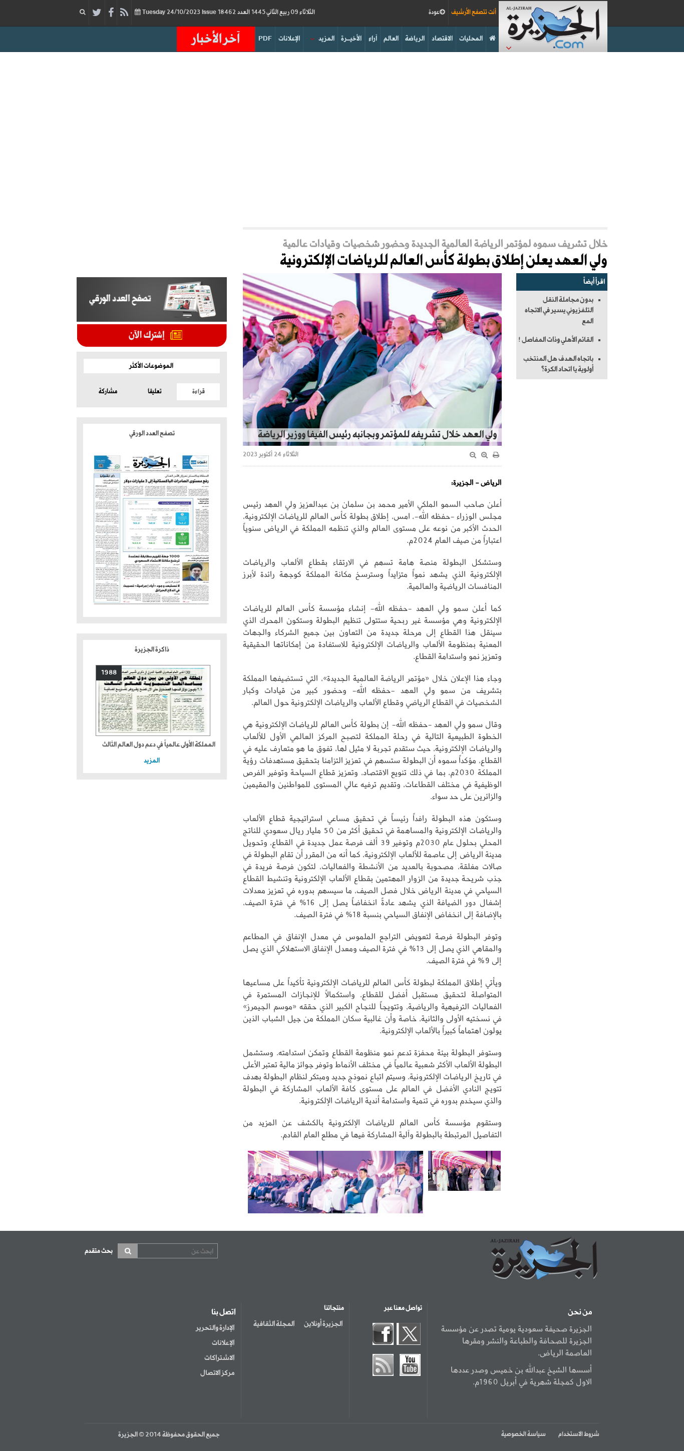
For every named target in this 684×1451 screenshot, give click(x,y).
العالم (391, 39)
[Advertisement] (342, 137)
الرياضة (415, 39)
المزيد (326, 39)
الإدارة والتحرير (215, 1327)
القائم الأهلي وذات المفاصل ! (555, 339)
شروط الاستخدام (578, 1434)
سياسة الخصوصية (523, 1434)
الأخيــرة (351, 39)
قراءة (198, 392)
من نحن (580, 1312)
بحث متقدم (99, 1251)
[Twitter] (97, 13)
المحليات (471, 39)
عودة (434, 13)
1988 (109, 672)
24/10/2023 (228, 13)
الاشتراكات (219, 1357)
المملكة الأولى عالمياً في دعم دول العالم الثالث (158, 745)
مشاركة (108, 392)
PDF (265, 39)
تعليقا (155, 392)
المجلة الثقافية (273, 1323)
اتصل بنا (223, 1312)
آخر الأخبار (216, 39)
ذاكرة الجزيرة (152, 649)
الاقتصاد (442, 39)
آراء (373, 39)
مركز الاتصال (217, 1372)
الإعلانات (289, 39)
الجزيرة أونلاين (323, 1323)
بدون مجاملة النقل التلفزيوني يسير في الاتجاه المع (559, 310)
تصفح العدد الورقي (152, 433)
